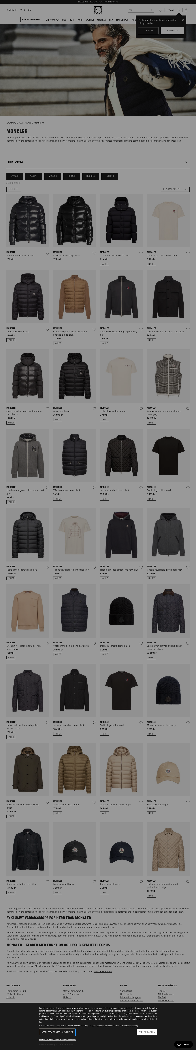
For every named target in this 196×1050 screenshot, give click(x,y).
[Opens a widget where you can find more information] (183, 1044)
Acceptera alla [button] (147, 1032)
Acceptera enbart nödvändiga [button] (57, 1032)
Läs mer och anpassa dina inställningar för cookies (57, 1040)
